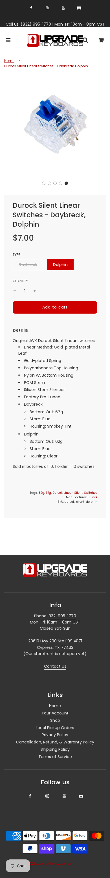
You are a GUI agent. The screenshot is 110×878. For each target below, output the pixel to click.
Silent (78, 493)
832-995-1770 (62, 616)
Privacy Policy (55, 735)
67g (48, 493)
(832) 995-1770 (36, 24)
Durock (57, 493)
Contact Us (55, 666)
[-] (15, 291)
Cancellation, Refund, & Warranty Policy (55, 742)
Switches (90, 493)
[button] (43, 183)
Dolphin (60, 264)
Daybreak (28, 264)
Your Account (55, 713)
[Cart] (101, 41)
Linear (68, 493)
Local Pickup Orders (55, 727)
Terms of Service (55, 756)
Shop (55, 720)
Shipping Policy (55, 749)
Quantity (20, 281)
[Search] (85, 41)
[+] (35, 291)
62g (41, 493)
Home (9, 60)
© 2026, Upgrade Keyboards (48, 863)
